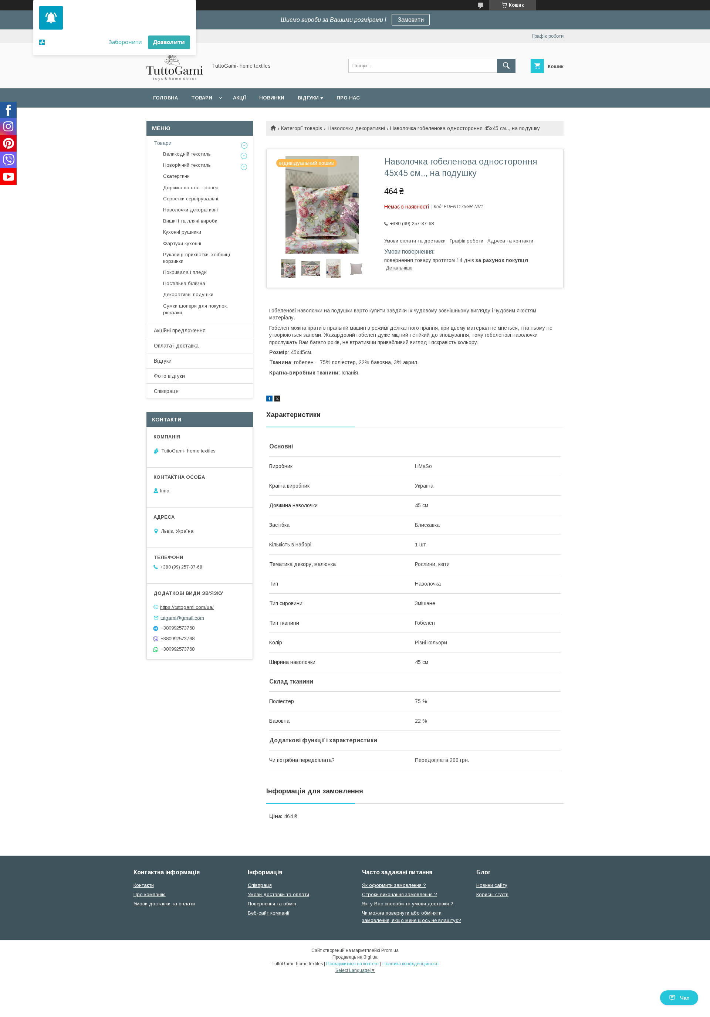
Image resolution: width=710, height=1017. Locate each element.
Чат (684, 998)
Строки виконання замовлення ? (399, 894)
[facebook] (269, 400)
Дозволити (169, 41)
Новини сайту (491, 885)
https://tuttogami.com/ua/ (187, 607)
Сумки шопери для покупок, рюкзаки (195, 309)
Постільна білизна (184, 283)
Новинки (271, 98)
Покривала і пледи (185, 272)
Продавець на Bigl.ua (355, 957)
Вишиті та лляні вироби (190, 221)
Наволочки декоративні (356, 128)
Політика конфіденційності (410, 963)
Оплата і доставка (176, 346)
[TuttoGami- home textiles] (174, 79)
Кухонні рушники (182, 232)
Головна (165, 98)
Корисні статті (492, 894)
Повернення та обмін (272, 903)
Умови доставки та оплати (164, 903)
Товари (201, 98)
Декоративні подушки (188, 294)
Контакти (143, 885)
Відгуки (163, 361)
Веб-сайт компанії (269, 913)
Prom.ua (390, 950)
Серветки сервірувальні (190, 198)
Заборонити (125, 41)
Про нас (348, 98)
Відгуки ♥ (310, 98)
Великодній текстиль (187, 154)
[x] (277, 400)
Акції (239, 98)
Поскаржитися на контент (352, 963)
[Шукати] (506, 66)
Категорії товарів (301, 128)
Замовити (411, 20)
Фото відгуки (169, 376)
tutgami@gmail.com (182, 617)
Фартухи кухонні (182, 243)
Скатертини (176, 176)
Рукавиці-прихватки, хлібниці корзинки (196, 258)
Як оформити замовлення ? (394, 885)
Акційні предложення (180, 330)
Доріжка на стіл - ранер (191, 187)
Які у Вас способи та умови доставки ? (407, 903)
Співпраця (166, 391)
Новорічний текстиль (187, 165)
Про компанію (149, 894)
